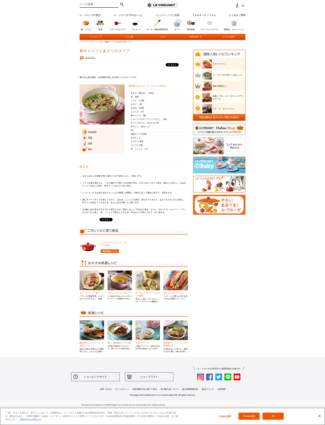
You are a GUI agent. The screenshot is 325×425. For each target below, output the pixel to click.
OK (273, 416)
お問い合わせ (106, 389)
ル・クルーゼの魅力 (90, 15)
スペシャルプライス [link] (209, 29)
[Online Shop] (219, 134)
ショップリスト (149, 376)
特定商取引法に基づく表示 (145, 389)
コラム (162, 37)
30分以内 (92, 132)
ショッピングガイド (95, 376)
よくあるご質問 (237, 15)
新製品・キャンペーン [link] (234, 29)
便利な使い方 (196, 37)
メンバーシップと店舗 (167, 15)
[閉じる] (319, 416)
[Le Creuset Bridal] (219, 153)
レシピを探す (229, 37)
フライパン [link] (136, 29)
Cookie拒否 (249, 416)
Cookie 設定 (225, 416)
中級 (90, 137)
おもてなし (90, 57)
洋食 (90, 143)
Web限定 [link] (191, 29)
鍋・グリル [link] (86, 29)
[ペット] (219, 192)
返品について (208, 389)
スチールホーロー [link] (118, 29)
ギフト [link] (177, 29)
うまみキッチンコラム (204, 15)
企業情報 (221, 389)
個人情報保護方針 (190, 389)
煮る (90, 149)
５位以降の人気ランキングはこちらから (219, 117)
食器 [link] (100, 29)
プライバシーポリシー (30, 419)
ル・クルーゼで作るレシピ (128, 15)
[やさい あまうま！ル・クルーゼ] (219, 214)
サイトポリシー (122, 389)
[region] (162, 416)
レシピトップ (96, 37)
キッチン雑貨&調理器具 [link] (157, 29)
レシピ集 (129, 37)
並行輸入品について (169, 389)
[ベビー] (219, 172)
